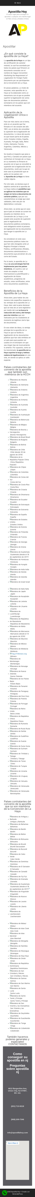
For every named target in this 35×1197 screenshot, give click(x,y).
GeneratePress (17, 1194)
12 (29, 888)
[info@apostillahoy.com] (17, 1127)
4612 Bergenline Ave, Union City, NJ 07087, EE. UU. (17, 1090)
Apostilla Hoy (17, 11)
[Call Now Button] (4, 1193)
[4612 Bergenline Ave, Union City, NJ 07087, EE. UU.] (17, 1082)
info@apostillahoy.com (17, 1133)
